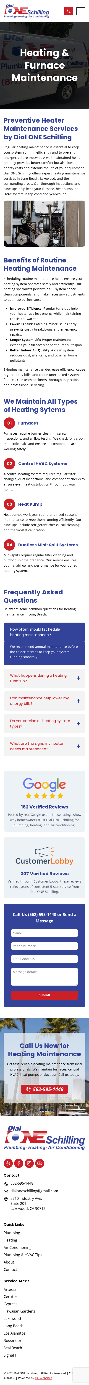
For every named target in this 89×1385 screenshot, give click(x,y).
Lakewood (12, 1318)
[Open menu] (80, 11)
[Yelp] (8, 1163)
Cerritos (11, 1296)
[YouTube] (39, 1163)
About (9, 1262)
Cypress (10, 1303)
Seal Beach (13, 1347)
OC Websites (43, 1378)
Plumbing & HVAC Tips (23, 1254)
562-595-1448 (68, 11)
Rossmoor (12, 1340)
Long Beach (14, 1325)
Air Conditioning (17, 1247)
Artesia (10, 1289)
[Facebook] (18, 1163)
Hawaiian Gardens (19, 1311)
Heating (10, 1240)
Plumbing (12, 1232)
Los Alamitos (15, 1333)
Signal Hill (12, 1355)
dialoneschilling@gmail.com (34, 1190)
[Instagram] (29, 1163)
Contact (10, 1269)
